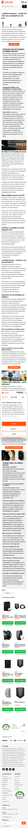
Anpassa (13, 429)
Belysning (4, 784)
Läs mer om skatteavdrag (14, 447)
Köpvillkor (17, 789)
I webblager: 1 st (18, 683)
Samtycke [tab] (5, 397)
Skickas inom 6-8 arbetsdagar (8, 683)
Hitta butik (17, 776)
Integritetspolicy (19, 784)
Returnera (17, 780)
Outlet (3, 799)
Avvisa (14, 434)
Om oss (17, 778)
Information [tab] (14, 397)
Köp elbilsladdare (14, 367)
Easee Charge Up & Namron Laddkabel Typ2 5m (20, 617)
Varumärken (5, 801)
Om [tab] (23, 397)
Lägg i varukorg (8, 622)
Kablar (3, 786)
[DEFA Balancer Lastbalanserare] (7, 692)
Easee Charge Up (20, 702)
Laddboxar (7, 593)
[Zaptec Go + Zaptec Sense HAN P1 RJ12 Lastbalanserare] (7, 606)
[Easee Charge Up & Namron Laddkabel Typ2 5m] (20, 606)
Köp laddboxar (14, 44)
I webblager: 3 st (5, 654)
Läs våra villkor (5, 826)
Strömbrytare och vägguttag (6, 779)
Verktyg (4, 797)
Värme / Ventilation (7, 790)
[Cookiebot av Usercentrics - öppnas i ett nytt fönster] (17, 393)
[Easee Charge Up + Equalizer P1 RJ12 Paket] (20, 635)
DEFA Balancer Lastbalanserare (7, 702)
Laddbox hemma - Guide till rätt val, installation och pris (14, 15)
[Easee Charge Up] (20, 692)
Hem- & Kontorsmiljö (7, 795)
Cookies (17, 787)
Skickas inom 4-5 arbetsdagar (8, 625)
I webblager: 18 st (18, 625)
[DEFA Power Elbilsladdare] (7, 635)
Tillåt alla (14, 423)
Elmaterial (4, 782)
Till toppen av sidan (7, 736)
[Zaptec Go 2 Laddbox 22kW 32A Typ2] (7, 664)
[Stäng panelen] (25, 392)
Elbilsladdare (5, 793)
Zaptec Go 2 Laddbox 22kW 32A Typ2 (7, 675)
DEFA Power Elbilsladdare (6, 645)
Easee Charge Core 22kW (19, 674)
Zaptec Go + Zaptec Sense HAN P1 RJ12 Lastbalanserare (7, 618)
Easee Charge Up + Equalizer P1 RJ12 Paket (20, 646)
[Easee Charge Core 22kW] (20, 664)
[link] (14, 727)
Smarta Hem (5, 788)
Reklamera (17, 782)
